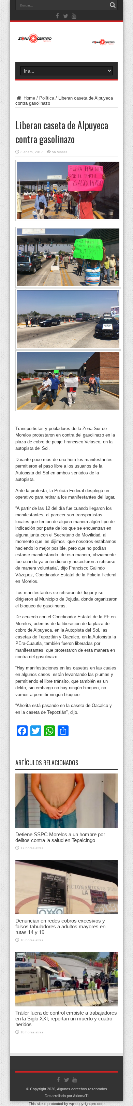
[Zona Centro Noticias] (66, 42)
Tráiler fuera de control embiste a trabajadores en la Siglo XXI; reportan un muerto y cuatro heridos (66, 1018)
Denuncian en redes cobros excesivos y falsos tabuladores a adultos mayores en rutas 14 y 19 (60, 926)
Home (28, 98)
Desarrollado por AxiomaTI (67, 1096)
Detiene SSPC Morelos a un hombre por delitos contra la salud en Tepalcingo (60, 837)
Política (46, 98)
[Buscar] (112, 5)
